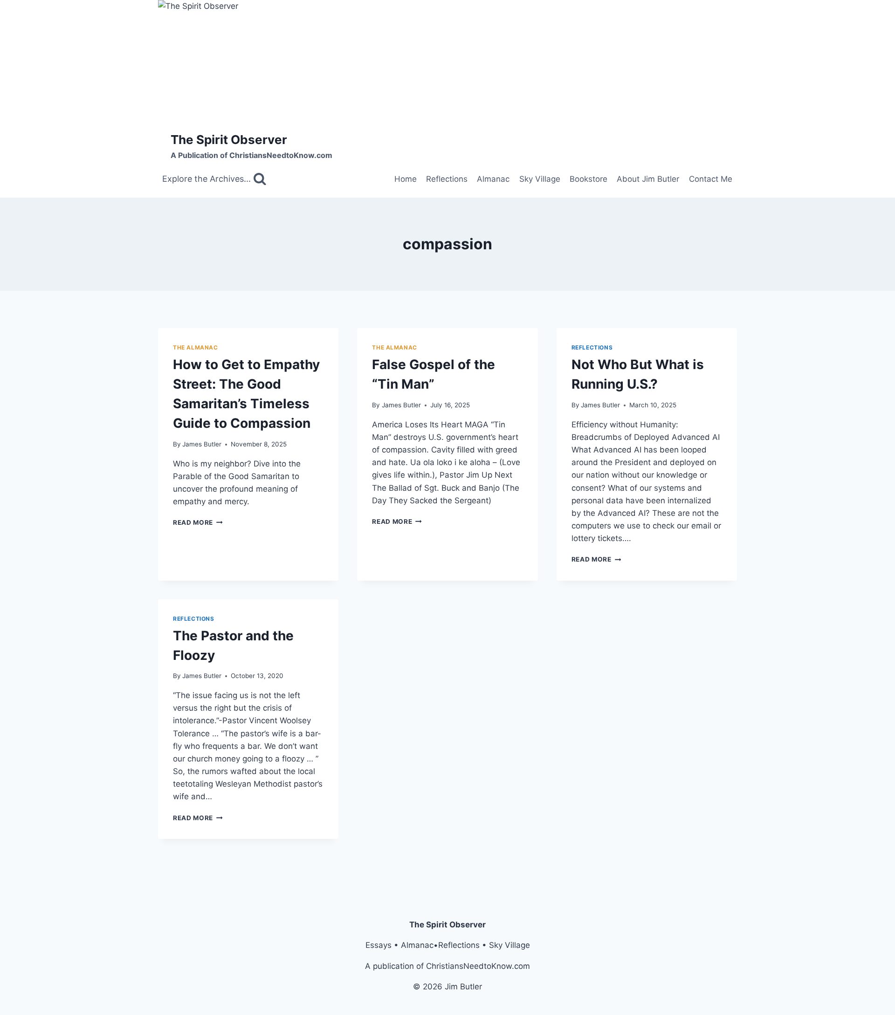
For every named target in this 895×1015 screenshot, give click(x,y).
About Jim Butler (648, 179)
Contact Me (710, 179)
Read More (198, 522)
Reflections (447, 179)
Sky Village (539, 179)
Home (405, 179)
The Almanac (195, 347)
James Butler (201, 444)
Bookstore (588, 179)
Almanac (493, 179)
